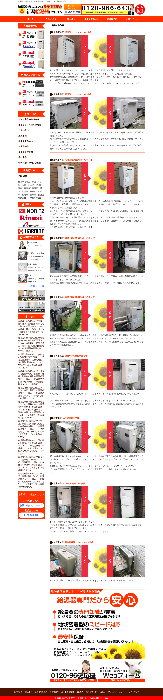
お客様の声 (112, 19)
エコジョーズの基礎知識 (29, 125)
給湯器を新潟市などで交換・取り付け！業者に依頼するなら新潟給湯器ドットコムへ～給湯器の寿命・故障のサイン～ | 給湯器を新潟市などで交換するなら (31, 327)
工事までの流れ (92, 19)
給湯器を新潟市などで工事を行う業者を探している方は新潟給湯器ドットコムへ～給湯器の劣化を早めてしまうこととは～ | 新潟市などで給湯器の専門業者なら (31, 480)
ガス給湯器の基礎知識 (28, 119)
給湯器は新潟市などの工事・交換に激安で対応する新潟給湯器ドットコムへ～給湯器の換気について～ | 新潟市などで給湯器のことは (31, 393)
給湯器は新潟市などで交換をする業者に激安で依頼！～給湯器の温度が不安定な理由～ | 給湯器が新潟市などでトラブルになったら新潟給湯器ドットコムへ (31, 361)
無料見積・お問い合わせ (29, 163)
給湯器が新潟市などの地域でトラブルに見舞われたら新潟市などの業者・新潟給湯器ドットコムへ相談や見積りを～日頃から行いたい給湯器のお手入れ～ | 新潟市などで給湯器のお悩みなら (31, 410)
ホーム (31, 19)
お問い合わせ (132, 19)
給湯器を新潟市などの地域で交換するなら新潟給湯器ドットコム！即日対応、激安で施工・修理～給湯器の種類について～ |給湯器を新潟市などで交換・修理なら (31, 344)
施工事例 (71, 19)
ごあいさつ (51, 19)
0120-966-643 (31, 515)
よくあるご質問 (25, 152)
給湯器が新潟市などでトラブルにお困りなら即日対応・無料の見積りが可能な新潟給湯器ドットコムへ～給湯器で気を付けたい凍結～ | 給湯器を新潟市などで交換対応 (31, 377)
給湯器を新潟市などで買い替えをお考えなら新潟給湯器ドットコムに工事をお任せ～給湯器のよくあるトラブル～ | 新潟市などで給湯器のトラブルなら (31, 447)
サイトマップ (133, 692)
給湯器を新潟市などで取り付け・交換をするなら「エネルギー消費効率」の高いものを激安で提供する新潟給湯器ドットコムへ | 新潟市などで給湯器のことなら (31, 463)
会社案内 (22, 157)
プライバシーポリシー (117, 692)
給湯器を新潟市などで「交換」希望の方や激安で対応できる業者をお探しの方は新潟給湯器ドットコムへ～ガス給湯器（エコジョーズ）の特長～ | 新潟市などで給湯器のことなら (31, 429)
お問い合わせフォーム (31, 505)
